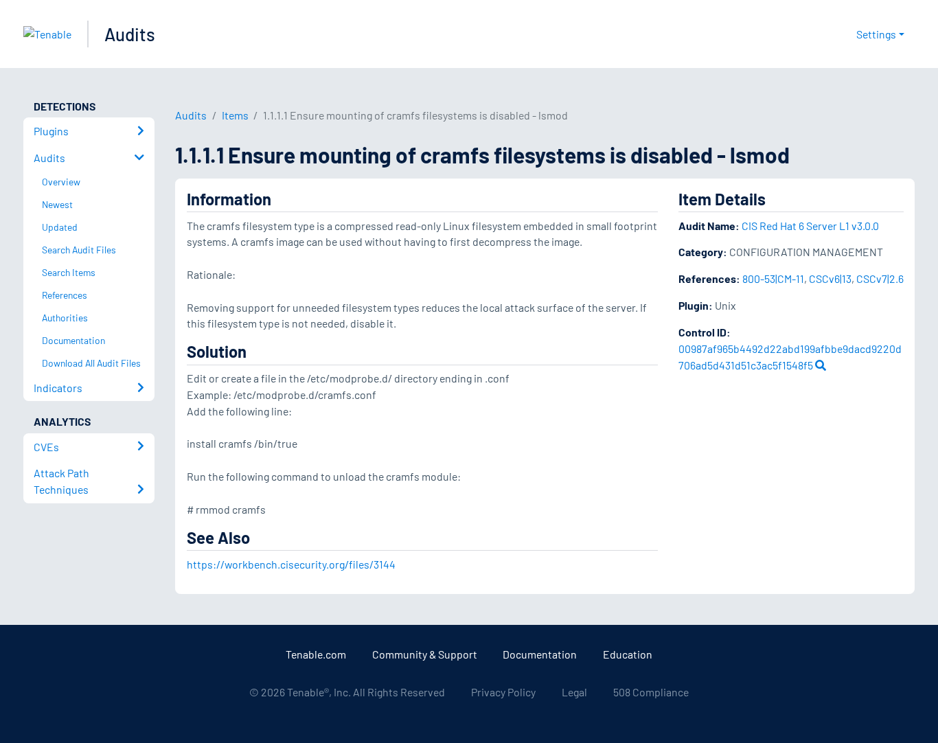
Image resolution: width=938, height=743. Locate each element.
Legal (574, 691)
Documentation (540, 654)
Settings (876, 34)
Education (627, 654)
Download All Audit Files (91, 363)
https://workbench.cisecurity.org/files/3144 (291, 564)
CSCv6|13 (830, 278)
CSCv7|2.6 (880, 278)
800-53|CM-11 (773, 278)
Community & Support (424, 654)
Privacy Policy (503, 691)
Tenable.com (316, 654)
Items (235, 115)
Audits (129, 34)
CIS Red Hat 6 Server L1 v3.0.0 (810, 225)
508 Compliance (651, 691)
